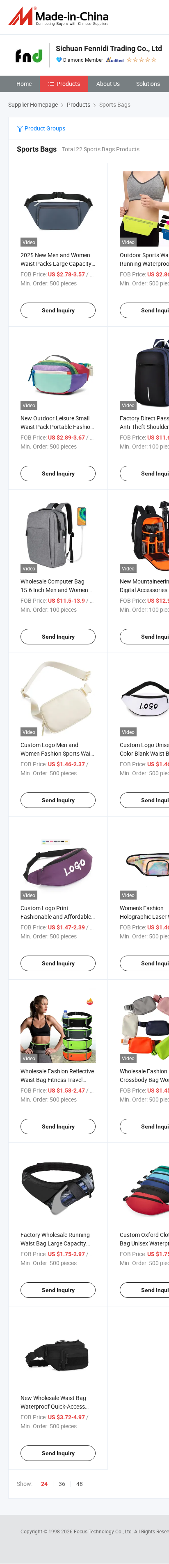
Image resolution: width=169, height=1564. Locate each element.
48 (79, 1484)
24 (44, 1484)
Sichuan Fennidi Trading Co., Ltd (109, 48)
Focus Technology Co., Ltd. (104, 1531)
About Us (108, 84)
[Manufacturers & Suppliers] (60, 16)
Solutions (148, 84)
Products (68, 84)
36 (62, 1484)
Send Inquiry (58, 310)
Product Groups (44, 128)
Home (24, 84)
